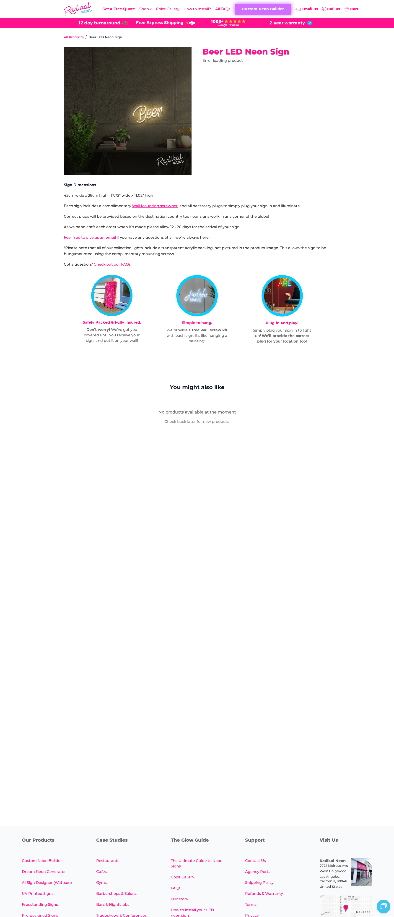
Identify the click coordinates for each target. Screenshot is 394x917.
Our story (179, 899)
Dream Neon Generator (44, 872)
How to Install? (197, 9)
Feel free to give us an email (90, 237)
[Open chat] (383, 906)
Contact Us (255, 861)
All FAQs (222, 9)
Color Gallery (167, 9)
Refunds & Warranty (264, 893)
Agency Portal (258, 872)
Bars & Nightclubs (112, 904)
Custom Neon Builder (42, 861)
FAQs (175, 888)
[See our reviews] (228, 23)
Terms (251, 904)
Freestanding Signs (40, 904)
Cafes (101, 872)
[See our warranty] (290, 23)
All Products (74, 37)
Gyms (101, 882)
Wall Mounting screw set (155, 206)
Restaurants (107, 861)
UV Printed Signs (37, 893)
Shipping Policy (259, 882)
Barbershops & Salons (116, 893)
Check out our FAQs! (113, 264)
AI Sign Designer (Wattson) (47, 882)
